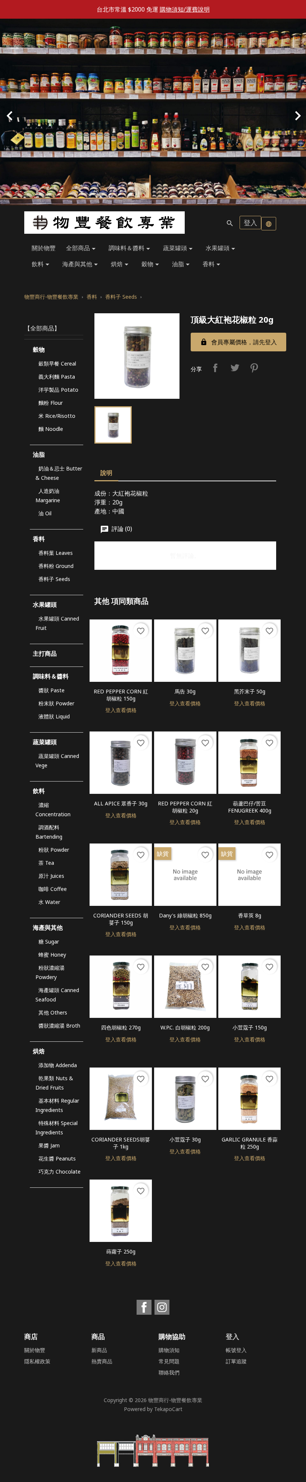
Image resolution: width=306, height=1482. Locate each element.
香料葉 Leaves (55, 552)
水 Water (49, 901)
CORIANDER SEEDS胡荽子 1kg (120, 1143)
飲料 (42, 264)
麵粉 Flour (50, 402)
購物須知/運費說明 (185, 9)
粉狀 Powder (53, 849)
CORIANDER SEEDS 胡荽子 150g (120, 919)
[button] (23, 112)
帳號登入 (236, 1350)
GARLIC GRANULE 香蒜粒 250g (250, 1143)
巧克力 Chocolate (59, 1171)
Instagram (161, 1307)
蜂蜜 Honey (52, 954)
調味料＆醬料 (131, 248)
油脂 (182, 264)
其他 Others (52, 1012)
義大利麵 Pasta (56, 376)
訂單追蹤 (236, 1361)
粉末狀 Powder (56, 703)
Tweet (234, 367)
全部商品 (82, 248)
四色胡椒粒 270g (121, 1027)
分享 (215, 367)
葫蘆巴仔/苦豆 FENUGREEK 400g (249, 807)
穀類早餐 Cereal (57, 363)
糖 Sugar (48, 941)
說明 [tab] (106, 473)
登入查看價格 (121, 710)
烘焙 (121, 264)
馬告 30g (185, 691)
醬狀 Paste (51, 690)
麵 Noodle (50, 428)
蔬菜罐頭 (179, 248)
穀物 (151, 264)
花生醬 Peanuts (57, 1158)
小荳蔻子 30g (185, 1139)
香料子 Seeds (54, 578)
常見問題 (169, 1361)
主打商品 (45, 653)
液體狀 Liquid (54, 716)
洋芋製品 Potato (58, 389)
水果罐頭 (222, 248)
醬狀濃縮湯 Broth (59, 1025)
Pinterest (254, 367)
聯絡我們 (169, 1372)
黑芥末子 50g (249, 691)
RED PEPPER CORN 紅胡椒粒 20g (185, 807)
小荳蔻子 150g (249, 1027)
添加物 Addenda (57, 1065)
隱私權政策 (37, 1361)
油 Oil (44, 513)
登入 (250, 222)
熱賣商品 (101, 1361)
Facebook (144, 1307)
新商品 (99, 1350)
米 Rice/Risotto (56, 415)
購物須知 (169, 1350)
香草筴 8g (249, 915)
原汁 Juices (51, 875)
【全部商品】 (42, 328)
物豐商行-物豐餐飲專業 (175, 1400)
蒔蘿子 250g (120, 1251)
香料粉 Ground (56, 565)
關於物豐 (44, 248)
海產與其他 (81, 264)
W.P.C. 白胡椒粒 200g (185, 1027)
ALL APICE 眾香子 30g (120, 803)
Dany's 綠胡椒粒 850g (185, 915)
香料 (213, 264)
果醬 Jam (49, 1145)
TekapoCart (168, 1409)
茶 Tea (46, 862)
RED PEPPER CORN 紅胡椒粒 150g (121, 695)
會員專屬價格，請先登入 (238, 342)
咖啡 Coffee (52, 888)
